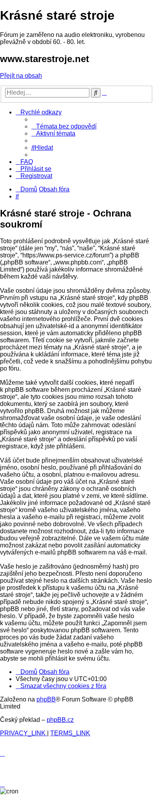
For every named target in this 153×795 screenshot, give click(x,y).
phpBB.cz (60, 719)
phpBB (46, 699)
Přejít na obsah (21, 75)
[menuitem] (64, 126)
